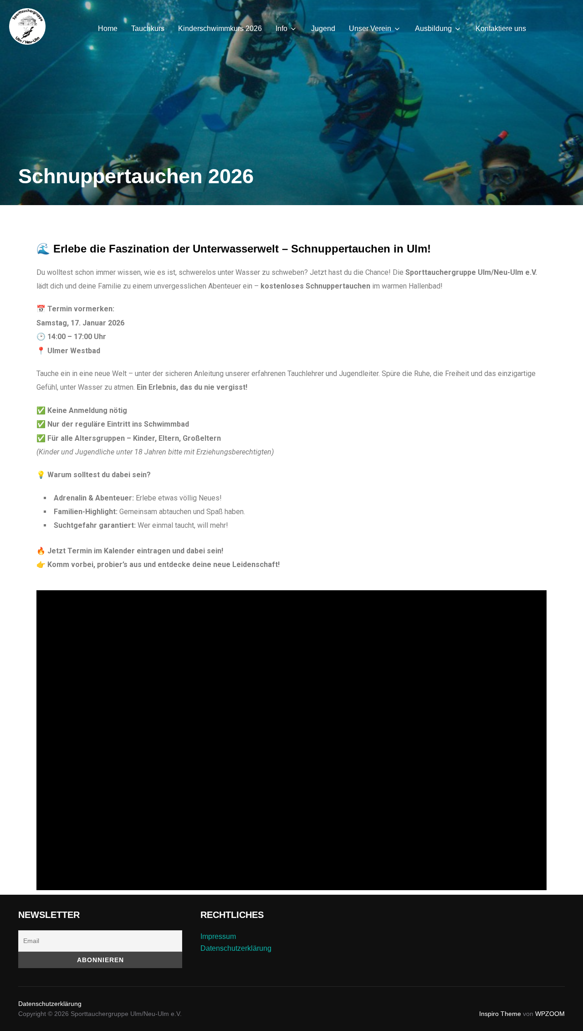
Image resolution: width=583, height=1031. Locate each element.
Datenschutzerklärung (235, 948)
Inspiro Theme (500, 1013)
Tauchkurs (147, 28)
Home (108, 28)
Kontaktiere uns (501, 28)
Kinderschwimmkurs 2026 (220, 28)
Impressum (218, 936)
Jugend (323, 28)
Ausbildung (433, 28)
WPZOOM (550, 1013)
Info (281, 28)
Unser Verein (370, 28)
